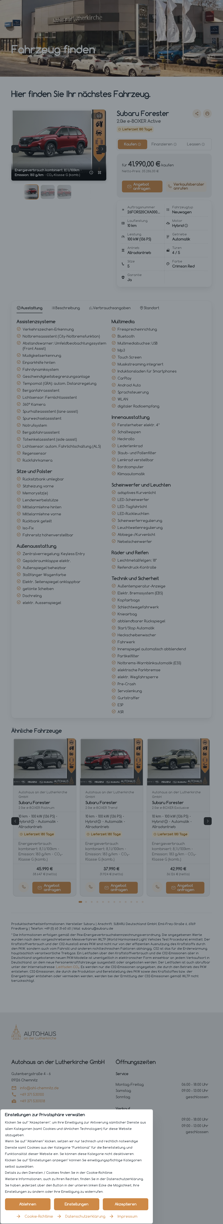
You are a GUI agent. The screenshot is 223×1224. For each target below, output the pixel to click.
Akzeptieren (126, 1204)
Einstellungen (76, 1204)
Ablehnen (27, 1204)
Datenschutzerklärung (85, 1216)
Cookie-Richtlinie (39, 1216)
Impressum (127, 1216)
